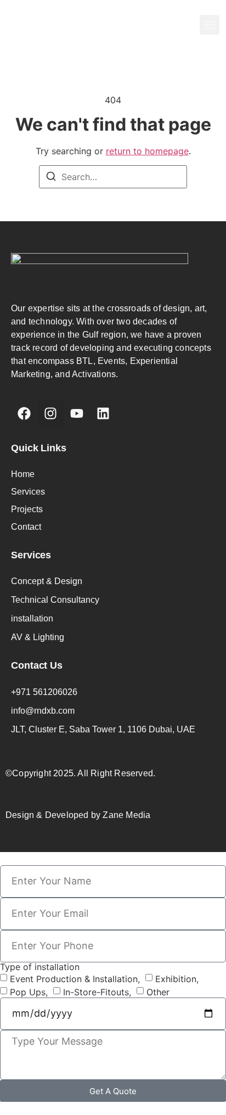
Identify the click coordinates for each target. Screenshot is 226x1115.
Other (158, 991)
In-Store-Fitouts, (97, 991)
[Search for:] (113, 176)
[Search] (51, 177)
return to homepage (147, 150)
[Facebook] (24, 413)
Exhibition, (177, 978)
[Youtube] (77, 413)
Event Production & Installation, (75, 978)
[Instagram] (50, 413)
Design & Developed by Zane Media (77, 815)
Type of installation (40, 966)
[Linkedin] (103, 413)
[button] (209, 25)
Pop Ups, (29, 991)
